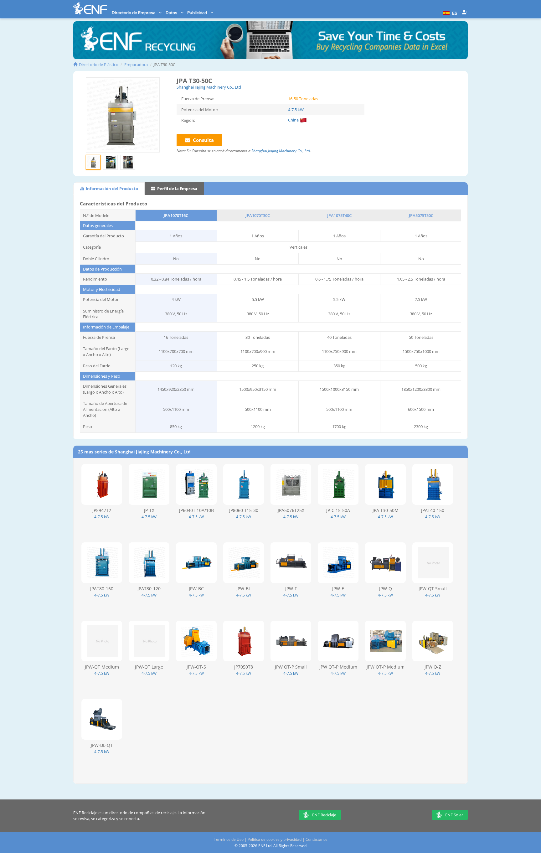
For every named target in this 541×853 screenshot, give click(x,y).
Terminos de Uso (229, 839)
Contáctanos (316, 839)
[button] (449, 12)
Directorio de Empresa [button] (134, 12)
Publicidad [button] (197, 12)
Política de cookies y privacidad (274, 839)
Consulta (203, 140)
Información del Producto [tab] (111, 188)
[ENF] (90, 8)
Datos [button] (172, 12)
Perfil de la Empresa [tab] (176, 188)
